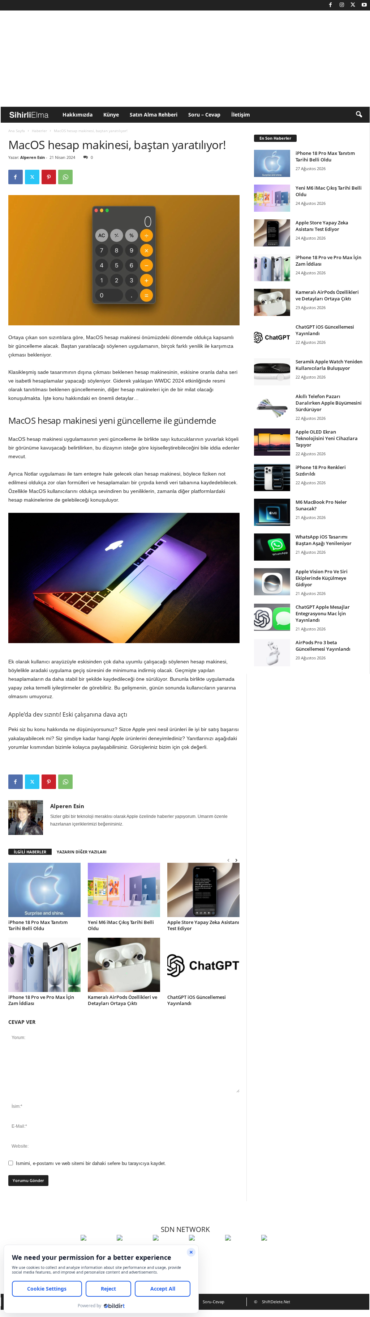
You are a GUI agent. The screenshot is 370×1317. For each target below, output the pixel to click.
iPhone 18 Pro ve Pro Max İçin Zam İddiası (41, 1000)
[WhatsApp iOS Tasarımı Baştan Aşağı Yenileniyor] (272, 547)
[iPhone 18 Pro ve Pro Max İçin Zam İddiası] (44, 965)
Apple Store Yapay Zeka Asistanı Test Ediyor (203, 925)
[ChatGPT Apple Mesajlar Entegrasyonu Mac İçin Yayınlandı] (272, 617)
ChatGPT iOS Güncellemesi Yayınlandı (196, 1000)
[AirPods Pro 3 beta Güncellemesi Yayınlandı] (272, 652)
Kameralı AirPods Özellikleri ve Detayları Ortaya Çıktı (122, 1000)
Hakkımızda (77, 114)
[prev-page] (228, 860)
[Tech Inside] (205, 1251)
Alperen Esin (32, 157)
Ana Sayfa (16, 130)
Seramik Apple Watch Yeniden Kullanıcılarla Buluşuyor (329, 364)
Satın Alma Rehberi (153, 114)
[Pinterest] (49, 177)
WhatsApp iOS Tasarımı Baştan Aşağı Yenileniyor (324, 539)
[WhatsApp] (65, 177)
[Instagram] (341, 5)
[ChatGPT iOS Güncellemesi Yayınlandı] (203, 965)
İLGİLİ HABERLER (30, 851)
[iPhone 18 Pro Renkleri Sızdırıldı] (272, 477)
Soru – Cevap (204, 114)
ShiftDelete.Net (276, 1301)
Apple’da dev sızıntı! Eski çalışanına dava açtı (67, 714)
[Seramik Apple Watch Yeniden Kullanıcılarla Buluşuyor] (272, 371)
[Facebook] (330, 5)
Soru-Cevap (213, 1301)
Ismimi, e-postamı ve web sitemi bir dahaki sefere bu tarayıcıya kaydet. (91, 1163)
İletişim (240, 114)
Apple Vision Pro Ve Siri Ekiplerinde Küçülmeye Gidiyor (322, 578)
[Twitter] (353, 5)
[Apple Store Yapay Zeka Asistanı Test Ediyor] (203, 890)
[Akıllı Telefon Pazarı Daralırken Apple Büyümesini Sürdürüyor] (272, 406)
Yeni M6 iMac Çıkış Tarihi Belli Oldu (121, 925)
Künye (111, 114)
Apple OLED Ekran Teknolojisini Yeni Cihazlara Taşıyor (327, 438)
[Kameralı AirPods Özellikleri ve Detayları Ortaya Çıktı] (124, 965)
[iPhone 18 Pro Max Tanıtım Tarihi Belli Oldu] (44, 890)
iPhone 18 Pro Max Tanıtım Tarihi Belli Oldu (38, 925)
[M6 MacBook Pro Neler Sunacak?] (272, 512)
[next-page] (236, 860)
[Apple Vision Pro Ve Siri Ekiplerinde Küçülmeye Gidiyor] (272, 581)
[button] (359, 115)
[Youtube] (364, 5)
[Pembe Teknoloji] (241, 1251)
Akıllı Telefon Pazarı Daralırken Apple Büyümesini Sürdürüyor (329, 403)
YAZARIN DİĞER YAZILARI (82, 851)
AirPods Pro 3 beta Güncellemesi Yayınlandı (323, 645)
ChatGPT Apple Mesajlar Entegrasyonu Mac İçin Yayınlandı (323, 613)
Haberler (39, 130)
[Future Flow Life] (277, 1251)
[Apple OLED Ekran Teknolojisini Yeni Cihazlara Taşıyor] (272, 442)
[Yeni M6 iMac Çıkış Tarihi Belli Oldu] (124, 890)
